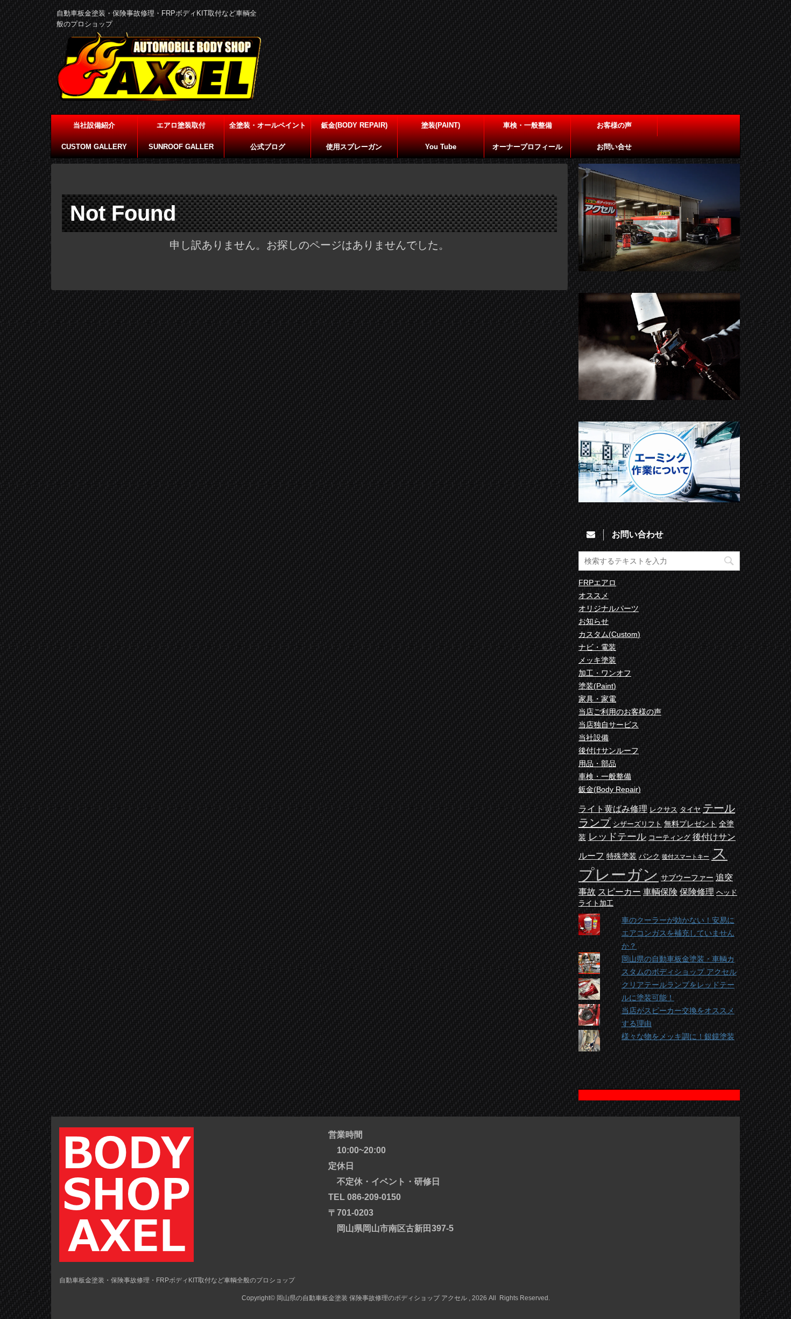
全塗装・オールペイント (267, 125)
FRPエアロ (597, 582)
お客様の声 (614, 125)
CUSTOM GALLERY (94, 147)
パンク (649, 856)
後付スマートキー (685, 856)
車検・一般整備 (527, 125)
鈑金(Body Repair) (609, 789)
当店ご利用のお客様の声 (619, 711)
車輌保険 (660, 891)
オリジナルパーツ (608, 608)
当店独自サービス (608, 724)
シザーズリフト (637, 824)
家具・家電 (597, 698)
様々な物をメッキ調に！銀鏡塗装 (678, 1036)
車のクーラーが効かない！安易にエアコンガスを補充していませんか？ (678, 933)
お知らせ (593, 621)
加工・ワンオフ (604, 673)
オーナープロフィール (527, 147)
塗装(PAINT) (440, 125)
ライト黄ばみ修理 (612, 808)
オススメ (593, 595)
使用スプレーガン (354, 147)
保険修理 (697, 891)
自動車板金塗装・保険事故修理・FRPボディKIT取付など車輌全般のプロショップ (177, 1280)
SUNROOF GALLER (181, 147)
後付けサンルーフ (608, 750)
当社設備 (593, 737)
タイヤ (690, 809)
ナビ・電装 (597, 647)
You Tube (440, 147)
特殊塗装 (621, 856)
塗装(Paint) (597, 686)
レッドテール (617, 836)
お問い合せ (614, 147)
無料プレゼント (690, 823)
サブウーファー (687, 877)
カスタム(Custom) (609, 634)
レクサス (663, 809)
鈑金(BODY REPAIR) (354, 125)
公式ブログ (267, 147)
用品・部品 (597, 763)
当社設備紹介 (94, 125)
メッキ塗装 (597, 660)
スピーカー (619, 891)
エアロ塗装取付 (181, 125)
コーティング (669, 837)
